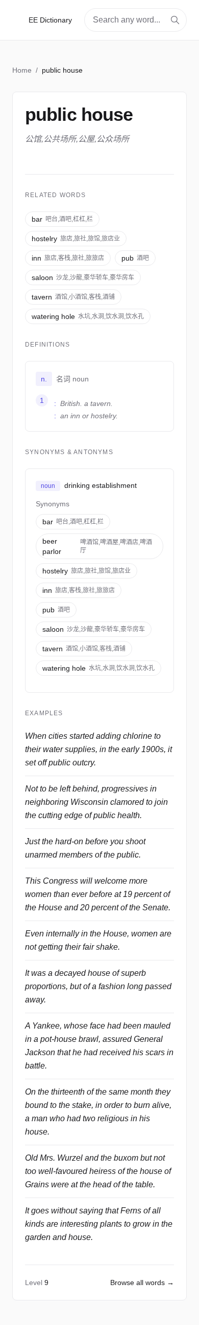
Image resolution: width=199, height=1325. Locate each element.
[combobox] (135, 20)
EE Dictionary (50, 20)
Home (22, 70)
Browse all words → (142, 1282)
